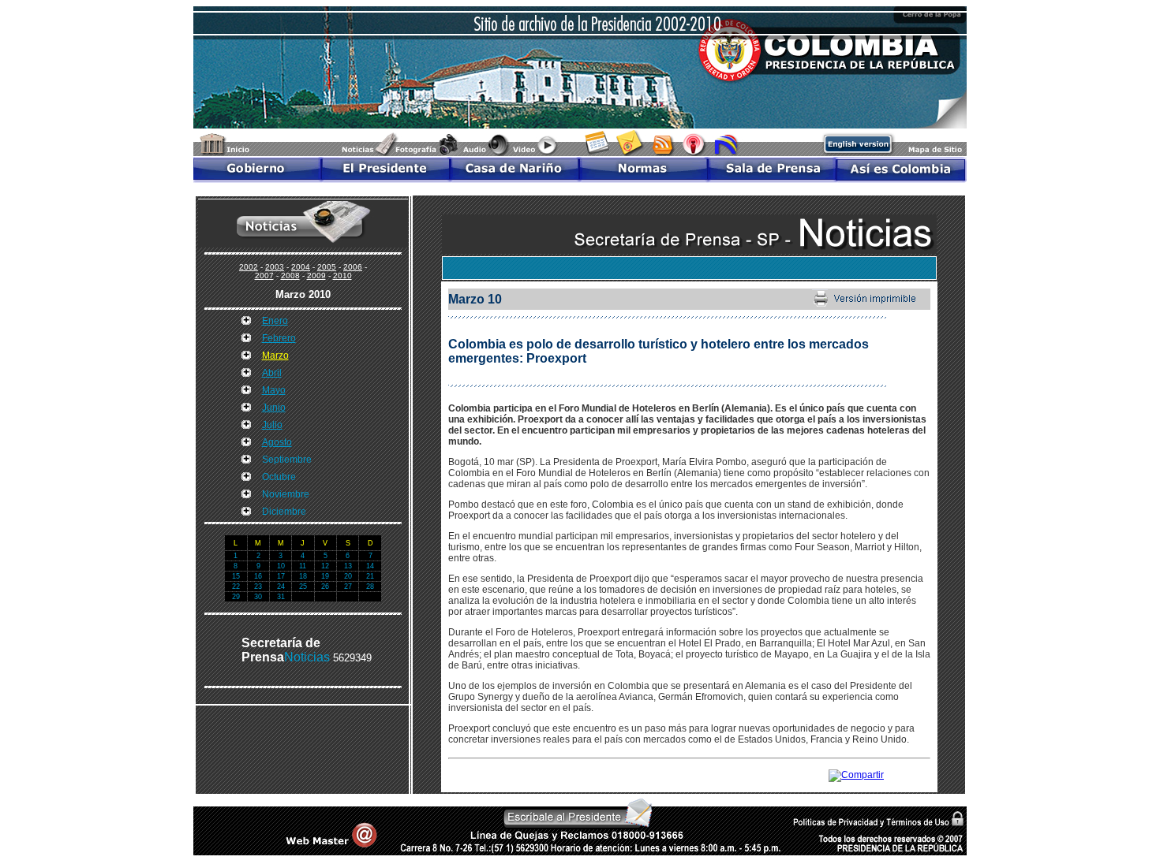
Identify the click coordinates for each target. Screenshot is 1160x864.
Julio (272, 424)
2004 (300, 267)
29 (236, 597)
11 (302, 566)
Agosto (277, 442)
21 (370, 576)
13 (348, 566)
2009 (316, 275)
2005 (326, 267)
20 (348, 576)
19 (325, 576)
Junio (274, 407)
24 (281, 586)
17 (281, 576)
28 (370, 586)
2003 (274, 267)
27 (348, 586)
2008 (290, 275)
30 (258, 597)
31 (281, 597)
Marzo (275, 355)
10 (281, 566)
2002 (248, 267)
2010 (342, 275)
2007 (264, 275)
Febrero (279, 338)
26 (325, 586)
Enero (275, 320)
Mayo (274, 390)
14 (370, 566)
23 (258, 586)
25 (303, 586)
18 (303, 576)
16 (258, 576)
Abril (272, 372)
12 (325, 566)
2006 (352, 267)
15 (236, 576)
